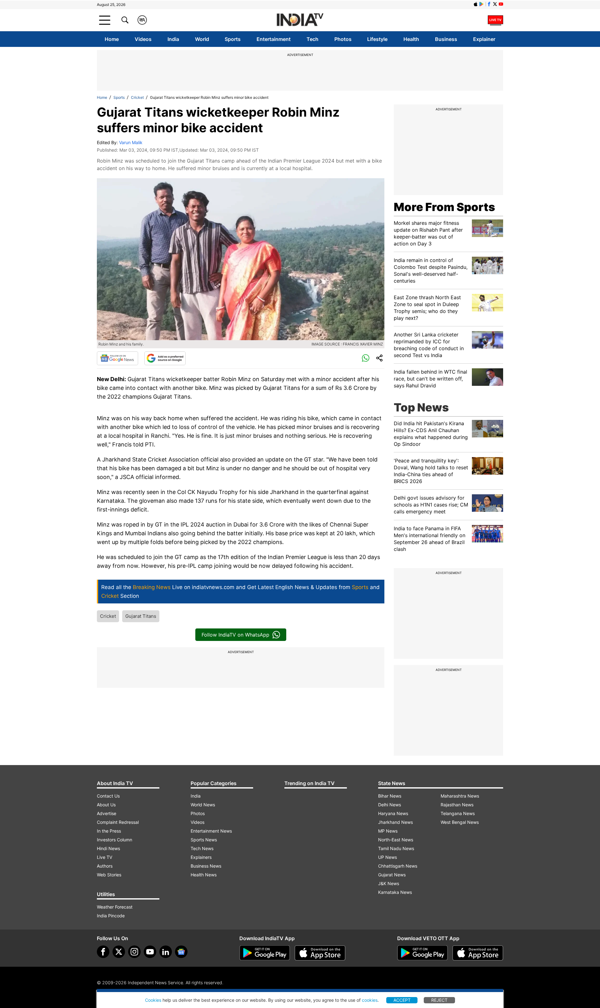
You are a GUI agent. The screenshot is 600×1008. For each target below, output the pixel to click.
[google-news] (181, 951)
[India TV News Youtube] (501, 4)
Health (411, 39)
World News (203, 804)
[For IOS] (477, 952)
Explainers (201, 857)
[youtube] (150, 951)
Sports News (204, 839)
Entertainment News (211, 831)
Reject (439, 1000)
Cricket (137, 97)
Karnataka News (395, 892)
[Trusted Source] (165, 358)
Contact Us (108, 796)
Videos (143, 39)
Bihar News (389, 796)
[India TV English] (300, 20)
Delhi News (389, 804)
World (202, 39)
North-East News (395, 839)
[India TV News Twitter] (495, 4)
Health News (204, 874)
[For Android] (422, 952)
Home (112, 39)
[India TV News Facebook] (489, 4)
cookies (370, 1000)
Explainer (484, 39)
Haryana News (393, 813)
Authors (104, 866)
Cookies (153, 1000)
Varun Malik (130, 142)
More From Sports (444, 207)
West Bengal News (460, 822)
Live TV (104, 857)
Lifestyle (377, 39)
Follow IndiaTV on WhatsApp (235, 635)
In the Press (109, 831)
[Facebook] (103, 951)
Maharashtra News (460, 796)
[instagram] (134, 951)
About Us (106, 804)
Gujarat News (392, 874)
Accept (402, 1000)
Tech (312, 39)
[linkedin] (165, 951)
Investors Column (114, 839)
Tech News (202, 848)
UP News (387, 857)
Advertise (106, 813)
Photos (343, 39)
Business (446, 39)
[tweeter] (118, 951)
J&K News (388, 883)
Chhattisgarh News (397, 866)
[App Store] (320, 952)
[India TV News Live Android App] (264, 952)
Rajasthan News (457, 804)
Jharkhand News (395, 822)
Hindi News (108, 848)
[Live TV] (495, 20)
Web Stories (109, 874)
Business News (206, 866)
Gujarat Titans (140, 616)
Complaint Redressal (118, 822)
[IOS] (475, 4)
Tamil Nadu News (396, 848)
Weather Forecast (114, 907)
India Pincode (111, 915)
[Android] (481, 4)
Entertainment (274, 39)
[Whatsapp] (365, 358)
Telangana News (458, 813)
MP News (388, 831)
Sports (233, 39)
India (173, 39)
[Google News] (117, 358)
